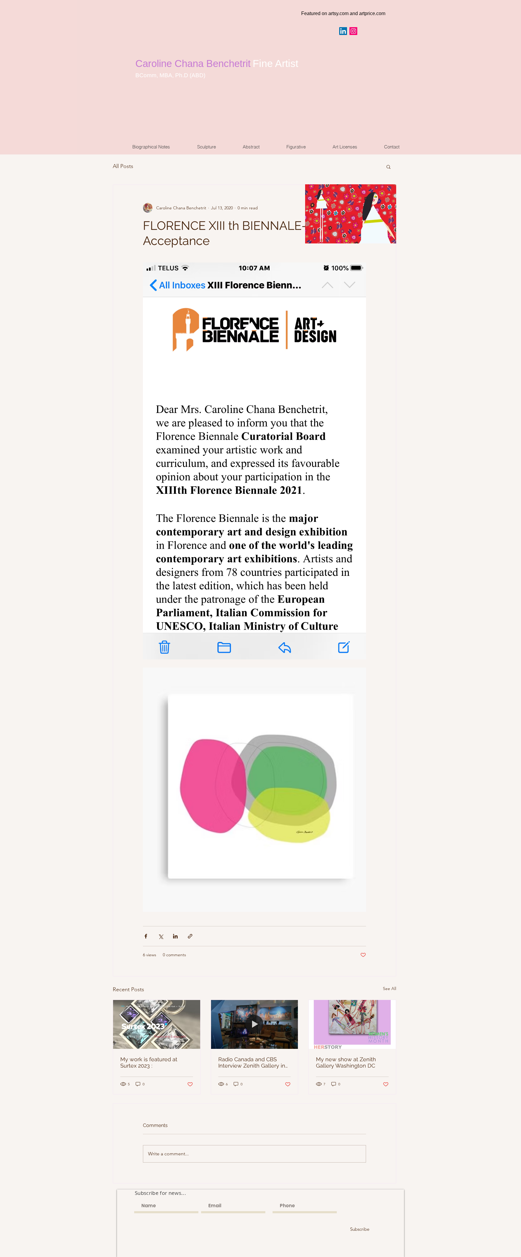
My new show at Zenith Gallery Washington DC (346, 1062)
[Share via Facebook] (146, 936)
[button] (388, 166)
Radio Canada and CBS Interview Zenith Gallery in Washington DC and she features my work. (251, 1062)
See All (389, 988)
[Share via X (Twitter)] (160, 936)
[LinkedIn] (343, 31)
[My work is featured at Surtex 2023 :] (156, 1024)
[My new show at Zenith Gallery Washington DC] (352, 1024)
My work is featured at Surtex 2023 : (148, 1062)
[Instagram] (353, 31)
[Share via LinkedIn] (175, 936)
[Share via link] (190, 936)
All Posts (123, 166)
